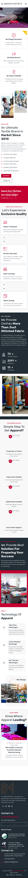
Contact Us (19, 875)
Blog (7, 875)
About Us (12, 875)
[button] (6, 176)
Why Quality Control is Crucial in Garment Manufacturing (14, 750)
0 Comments (11, 743)
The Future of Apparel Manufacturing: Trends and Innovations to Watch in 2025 (16, 844)
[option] (14, 588)
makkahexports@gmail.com (11, 862)
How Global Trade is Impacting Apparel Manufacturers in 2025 (16, 834)
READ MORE (14, 21)
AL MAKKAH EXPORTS (11, 4)
